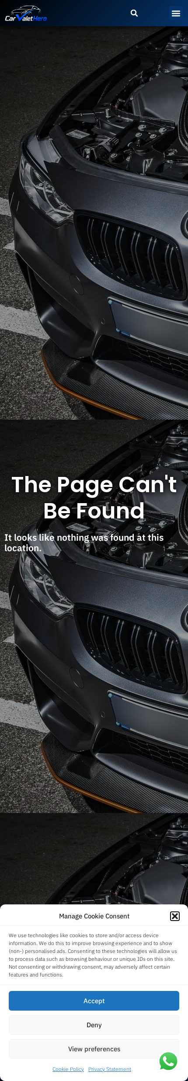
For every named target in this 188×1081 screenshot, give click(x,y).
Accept (94, 1001)
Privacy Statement (109, 1069)
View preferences (94, 1049)
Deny (94, 1025)
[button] (175, 916)
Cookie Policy (68, 1069)
